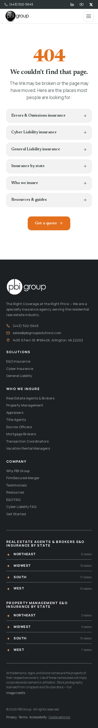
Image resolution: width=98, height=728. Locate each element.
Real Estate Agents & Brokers (30, 398)
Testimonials (16, 485)
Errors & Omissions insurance (38, 116)
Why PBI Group (18, 470)
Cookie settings (59, 717)
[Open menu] (88, 16)
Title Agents (16, 419)
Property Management (24, 405)
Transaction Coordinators (27, 441)
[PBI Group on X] (91, 4)
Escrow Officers (19, 427)
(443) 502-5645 (21, 4)
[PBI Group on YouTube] (81, 4)
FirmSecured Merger (22, 477)
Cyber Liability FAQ (21, 506)
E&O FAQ (13, 499)
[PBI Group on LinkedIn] (72, 4)
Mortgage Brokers (21, 434)
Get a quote (46, 223)
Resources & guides (29, 200)
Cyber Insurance (19, 368)
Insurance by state (28, 166)
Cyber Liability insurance (34, 132)
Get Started (16, 514)
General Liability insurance (35, 149)
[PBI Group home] (17, 16)
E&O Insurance (18, 361)
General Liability (19, 375)
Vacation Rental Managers (28, 448)
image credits (15, 693)
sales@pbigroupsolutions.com (37, 332)
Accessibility (38, 717)
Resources (15, 492)
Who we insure (24, 183)
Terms (23, 717)
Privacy (11, 717)
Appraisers (14, 412)
